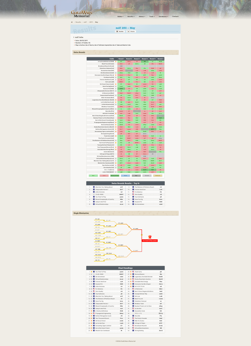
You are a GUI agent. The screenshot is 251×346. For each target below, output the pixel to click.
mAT (85, 22)
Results (78, 22)
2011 (91, 22)
